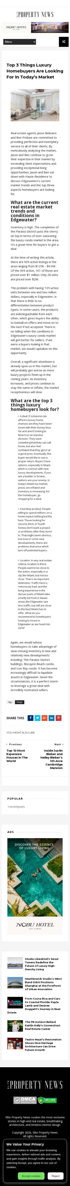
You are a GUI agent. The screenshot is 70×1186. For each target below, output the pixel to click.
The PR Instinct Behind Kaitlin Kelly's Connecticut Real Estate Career (42, 1025)
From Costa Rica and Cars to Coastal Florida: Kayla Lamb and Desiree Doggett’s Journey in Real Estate (33, 1005)
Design (20, 702)
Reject (56, 1176)
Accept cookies (31, 1176)
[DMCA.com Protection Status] (25, 1103)
